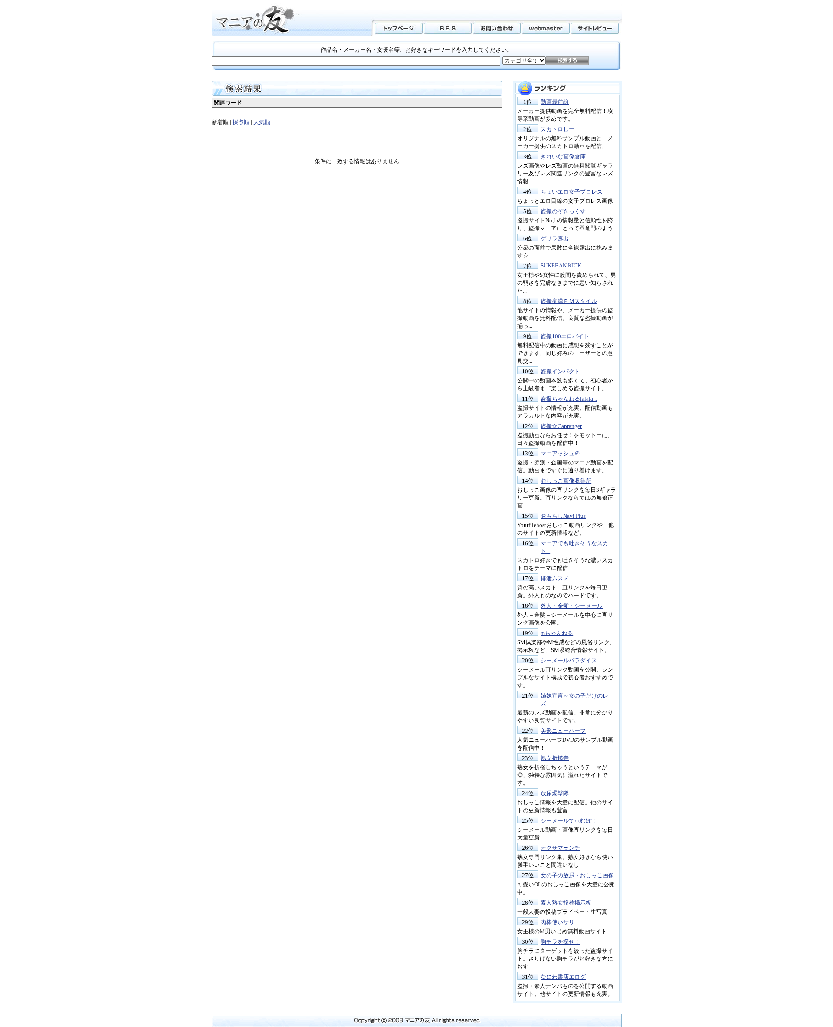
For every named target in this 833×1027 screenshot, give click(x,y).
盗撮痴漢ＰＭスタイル (569, 301)
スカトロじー (557, 129)
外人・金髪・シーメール (572, 605)
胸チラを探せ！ (560, 941)
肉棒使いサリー (560, 922)
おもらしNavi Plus (563, 516)
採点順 (241, 122)
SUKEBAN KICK (561, 265)
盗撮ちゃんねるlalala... (569, 398)
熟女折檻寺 (555, 758)
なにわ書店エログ (563, 977)
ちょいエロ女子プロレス (572, 191)
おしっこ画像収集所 (566, 480)
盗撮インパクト (560, 371)
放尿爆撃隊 (555, 793)
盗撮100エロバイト (565, 336)
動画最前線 (555, 102)
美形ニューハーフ (563, 730)
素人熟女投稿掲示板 (566, 902)
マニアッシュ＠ (560, 453)
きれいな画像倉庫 (563, 156)
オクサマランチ (560, 848)
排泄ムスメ (555, 578)
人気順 (261, 122)
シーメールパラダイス (569, 660)
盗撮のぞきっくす (563, 211)
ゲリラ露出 (555, 238)
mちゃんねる (557, 633)
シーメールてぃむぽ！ (569, 820)
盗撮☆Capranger (561, 426)
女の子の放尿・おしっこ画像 (577, 875)
